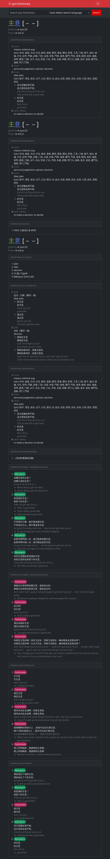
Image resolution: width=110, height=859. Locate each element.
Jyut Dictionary (21, 3)
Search (96, 12)
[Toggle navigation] (98, 3)
